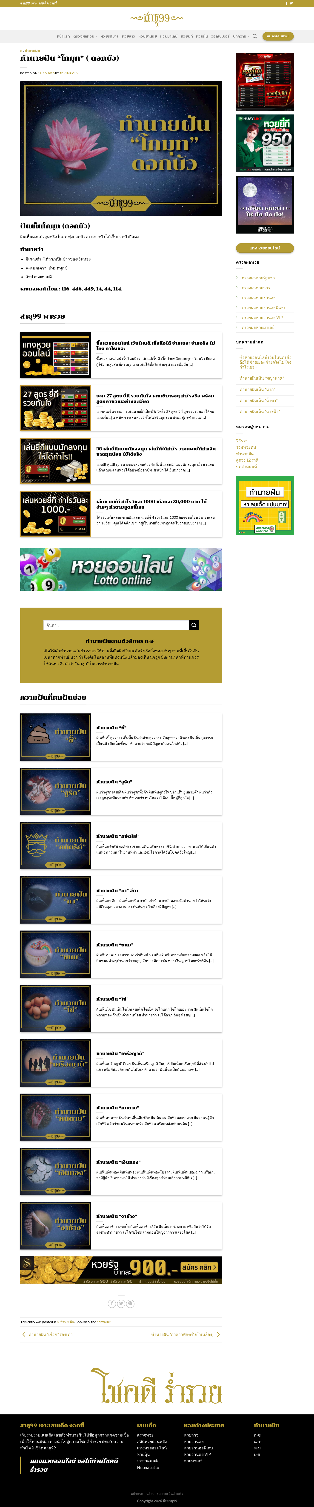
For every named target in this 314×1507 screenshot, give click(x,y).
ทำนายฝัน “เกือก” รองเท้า (50, 1334)
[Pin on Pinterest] (130, 1304)
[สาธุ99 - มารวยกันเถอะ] (157, 18)
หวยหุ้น (202, 36)
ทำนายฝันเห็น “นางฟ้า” (260, 411)
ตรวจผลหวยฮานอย (259, 297)
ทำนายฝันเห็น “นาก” (257, 389)
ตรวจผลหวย (83, 36)
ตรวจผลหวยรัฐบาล (258, 277)
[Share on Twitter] (121, 1304)
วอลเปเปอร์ (220, 36)
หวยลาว (128, 36)
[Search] (255, 36)
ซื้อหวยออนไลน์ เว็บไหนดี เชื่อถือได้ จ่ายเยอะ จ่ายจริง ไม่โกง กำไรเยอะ (266, 362)
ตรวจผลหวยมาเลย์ (258, 327)
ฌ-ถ (257, 1441)
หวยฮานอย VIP (197, 1454)
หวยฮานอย (147, 36)
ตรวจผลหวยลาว (256, 287)
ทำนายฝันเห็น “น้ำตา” (259, 400)
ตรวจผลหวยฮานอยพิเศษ (263, 307)
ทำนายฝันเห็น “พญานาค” (262, 378)
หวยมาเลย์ (169, 36)
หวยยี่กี (187, 36)
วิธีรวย (242, 440)
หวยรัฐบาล (110, 36)
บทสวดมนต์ (246, 466)
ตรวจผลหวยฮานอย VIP (262, 317)
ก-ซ (257, 1435)
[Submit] (194, 625)
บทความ (239, 36)
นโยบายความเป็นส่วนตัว (164, 1493)
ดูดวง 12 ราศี (247, 460)
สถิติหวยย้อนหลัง (152, 1441)
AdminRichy (69, 73)
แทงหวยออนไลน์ (52, 1460)
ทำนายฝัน (32, 51)
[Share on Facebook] (112, 1304)
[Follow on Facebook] (286, 3)
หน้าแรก (63, 36)
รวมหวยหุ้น (246, 447)
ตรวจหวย (145, 1435)
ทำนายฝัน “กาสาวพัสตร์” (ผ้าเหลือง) (182, 1334)
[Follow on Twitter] (291, 3)
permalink (104, 1322)
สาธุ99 (50, 1448)
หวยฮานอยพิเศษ (198, 1448)
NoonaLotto (148, 1467)
